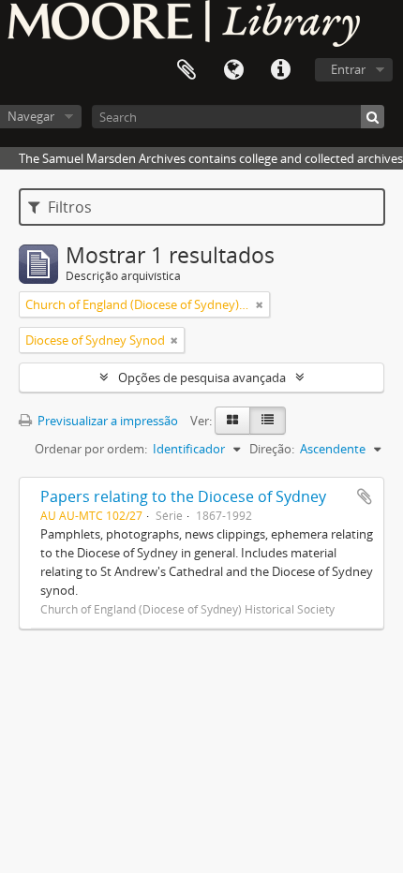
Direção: (271, 448)
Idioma (233, 70)
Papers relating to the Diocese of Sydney (183, 496)
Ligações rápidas (280, 70)
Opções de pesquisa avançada (202, 377)
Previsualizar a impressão (106, 420)
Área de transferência (186, 70)
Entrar (348, 69)
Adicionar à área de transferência (364, 496)
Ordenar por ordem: (91, 448)
